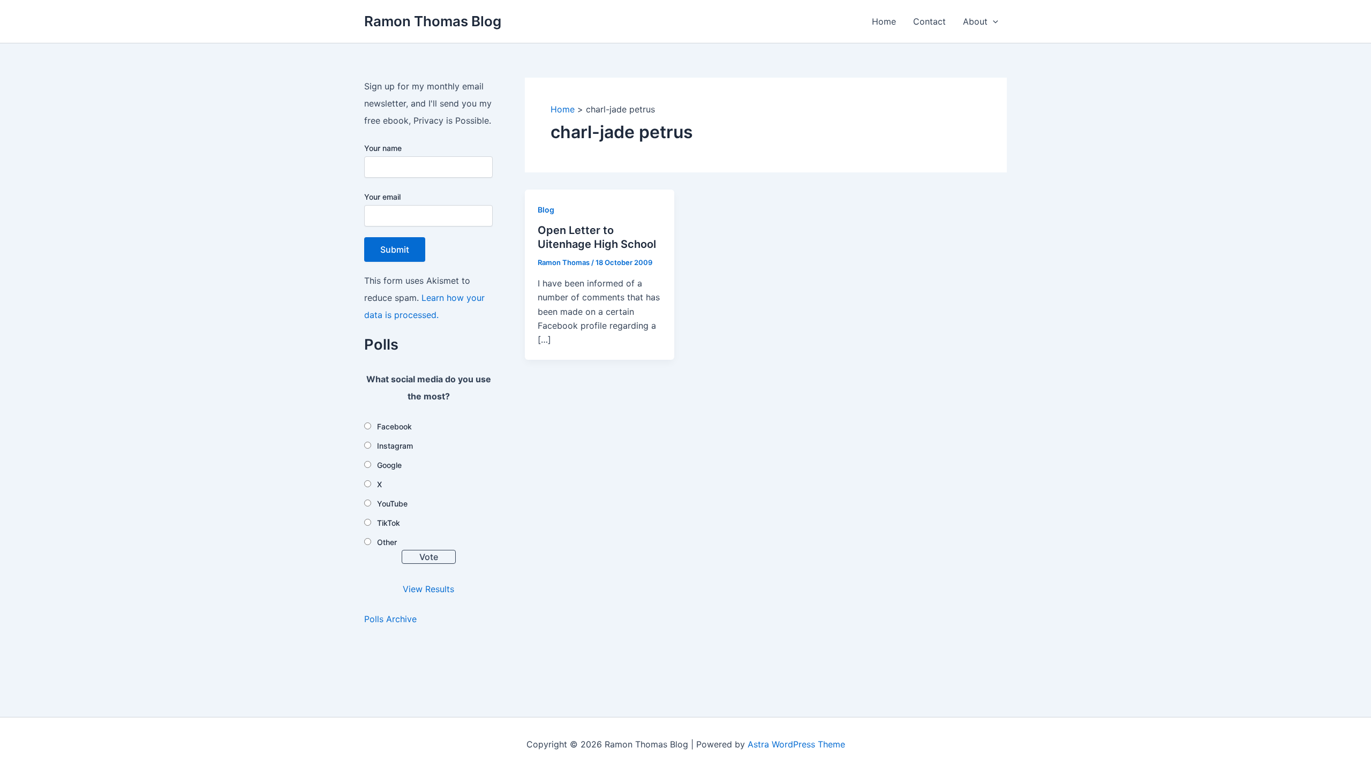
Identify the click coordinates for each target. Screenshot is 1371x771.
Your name (383, 148)
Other (387, 542)
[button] (993, 21)
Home (884, 21)
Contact (929, 21)
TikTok (388, 522)
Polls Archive (390, 619)
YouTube (392, 503)
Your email (382, 196)
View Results (428, 589)
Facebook (394, 426)
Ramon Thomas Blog (432, 21)
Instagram (395, 445)
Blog (546, 209)
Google (389, 465)
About (975, 21)
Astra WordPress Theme (796, 744)
